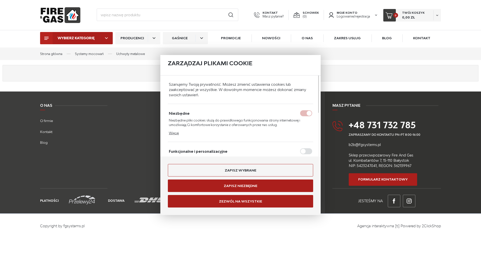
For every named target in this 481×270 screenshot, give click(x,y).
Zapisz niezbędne (240, 186)
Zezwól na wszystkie (240, 201)
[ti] (397, 226)
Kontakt (421, 38)
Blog (387, 38)
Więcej (174, 133)
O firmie (46, 121)
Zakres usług (347, 38)
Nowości (271, 38)
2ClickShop (431, 226)
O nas (307, 38)
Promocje (231, 38)
